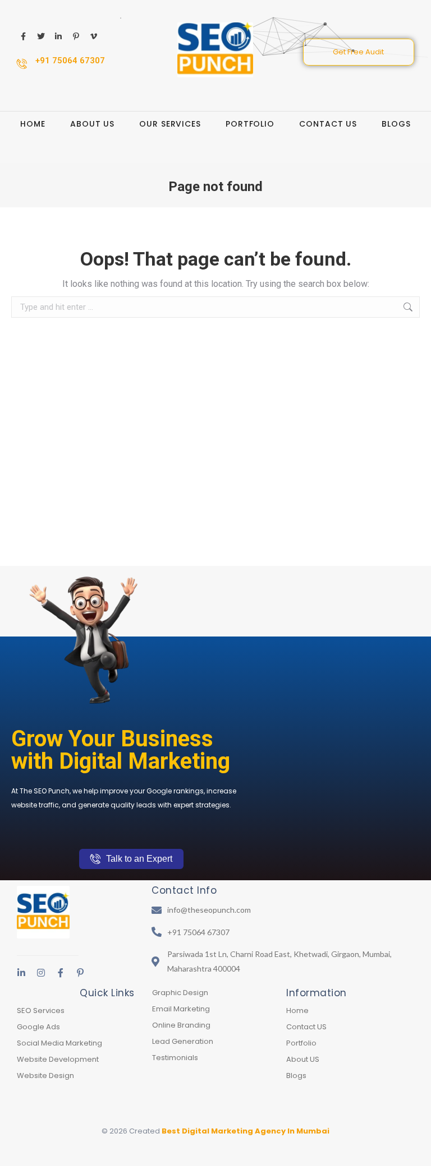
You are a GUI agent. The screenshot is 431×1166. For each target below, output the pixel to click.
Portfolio (250, 123)
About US (92, 123)
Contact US (328, 123)
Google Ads (38, 1026)
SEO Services (41, 1010)
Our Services (170, 123)
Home (32, 123)
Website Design (45, 1075)
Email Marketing (181, 1009)
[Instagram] (40, 972)
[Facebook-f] (60, 972)
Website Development (58, 1059)
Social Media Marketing (59, 1043)
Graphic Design (180, 992)
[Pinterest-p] (80, 972)
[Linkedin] (21, 972)
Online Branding (181, 1025)
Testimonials (175, 1057)
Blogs (396, 123)
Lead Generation (182, 1041)
